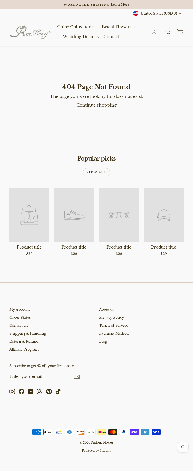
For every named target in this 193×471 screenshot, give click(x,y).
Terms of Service (113, 325)
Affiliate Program (24, 349)
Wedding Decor (79, 36)
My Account (19, 309)
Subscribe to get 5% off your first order (41, 366)
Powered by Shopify (96, 450)
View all (96, 172)
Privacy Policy (111, 317)
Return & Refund (23, 341)
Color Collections (76, 26)
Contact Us (115, 36)
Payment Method (114, 333)
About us (106, 309)
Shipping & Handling (27, 333)
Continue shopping (96, 105)
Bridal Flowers (117, 26)
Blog (103, 341)
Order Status (20, 317)
